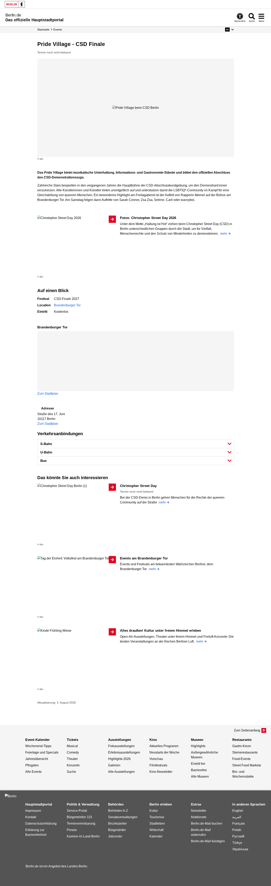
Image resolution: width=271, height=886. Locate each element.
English (237, 810)
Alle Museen (200, 776)
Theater (72, 759)
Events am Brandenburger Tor (144, 558)
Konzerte (73, 765)
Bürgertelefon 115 (79, 817)
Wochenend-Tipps (38, 746)
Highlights (198, 746)
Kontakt (30, 817)
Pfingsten (32, 765)
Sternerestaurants (245, 752)
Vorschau (156, 759)
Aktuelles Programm (163, 746)
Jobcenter (115, 836)
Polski (236, 830)
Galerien (114, 765)
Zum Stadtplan (47, 393)
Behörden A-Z (118, 810)
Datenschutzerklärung (41, 823)
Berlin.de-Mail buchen (206, 823)
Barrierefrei (199, 770)
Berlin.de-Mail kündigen (208, 841)
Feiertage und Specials (41, 752)
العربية (236, 817)
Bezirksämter (117, 823)
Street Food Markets (246, 765)
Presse (72, 830)
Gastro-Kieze (241, 746)
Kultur (153, 810)
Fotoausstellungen (121, 746)
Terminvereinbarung (81, 823)
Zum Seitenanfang (247, 730)
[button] (229, 29)
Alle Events (33, 771)
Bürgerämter (117, 830)
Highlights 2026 (119, 759)
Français (238, 823)
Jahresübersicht (36, 759)
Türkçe (237, 842)
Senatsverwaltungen (122, 817)
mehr (223, 233)
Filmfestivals (158, 765)
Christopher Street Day (138, 486)
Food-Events (241, 759)
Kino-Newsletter (160, 771)
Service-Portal (77, 810)
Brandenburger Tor (67, 305)
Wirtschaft (156, 830)
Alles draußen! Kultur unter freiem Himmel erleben (160, 630)
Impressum (33, 810)
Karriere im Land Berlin (83, 836)
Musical (72, 746)
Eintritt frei (198, 763)
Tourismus (156, 817)
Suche (71, 771)
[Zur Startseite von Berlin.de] (10, 796)
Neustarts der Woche (164, 752)
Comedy (73, 752)
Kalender (155, 836)
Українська (240, 849)
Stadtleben (157, 823)
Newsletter (198, 810)
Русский (238, 836)
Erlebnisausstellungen (124, 752)
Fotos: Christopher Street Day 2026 (148, 218)
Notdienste (198, 817)
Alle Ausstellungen (121, 771)
